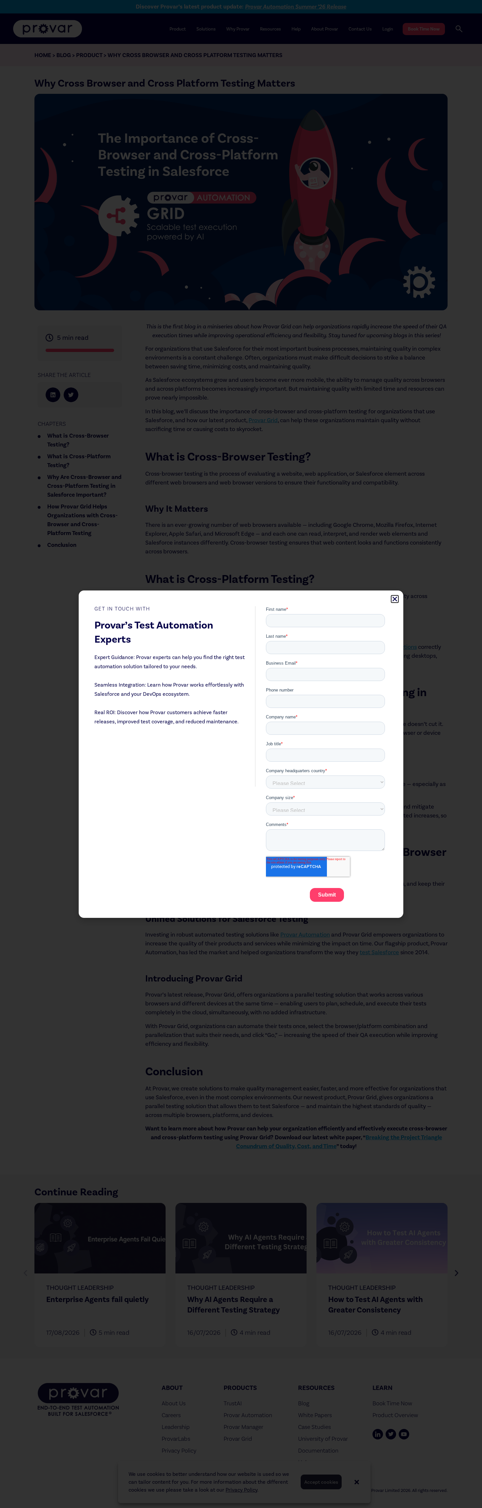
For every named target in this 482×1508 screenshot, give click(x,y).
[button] (395, 599)
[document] (241, 754)
